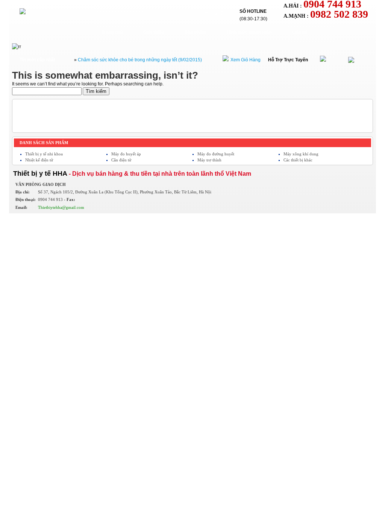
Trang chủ (112, 32)
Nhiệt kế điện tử (39, 160)
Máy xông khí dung (300, 154)
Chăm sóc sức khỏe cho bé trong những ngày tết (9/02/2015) (140, 59)
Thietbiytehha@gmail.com (61, 207)
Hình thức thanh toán (249, 32)
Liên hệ (300, 32)
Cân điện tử (121, 160)
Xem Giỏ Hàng (245, 59)
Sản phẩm (195, 32)
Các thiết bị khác (297, 160)
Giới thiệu (153, 32)
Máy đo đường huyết (215, 154)
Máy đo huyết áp (126, 154)
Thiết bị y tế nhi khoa (44, 154)
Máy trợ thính (209, 160)
